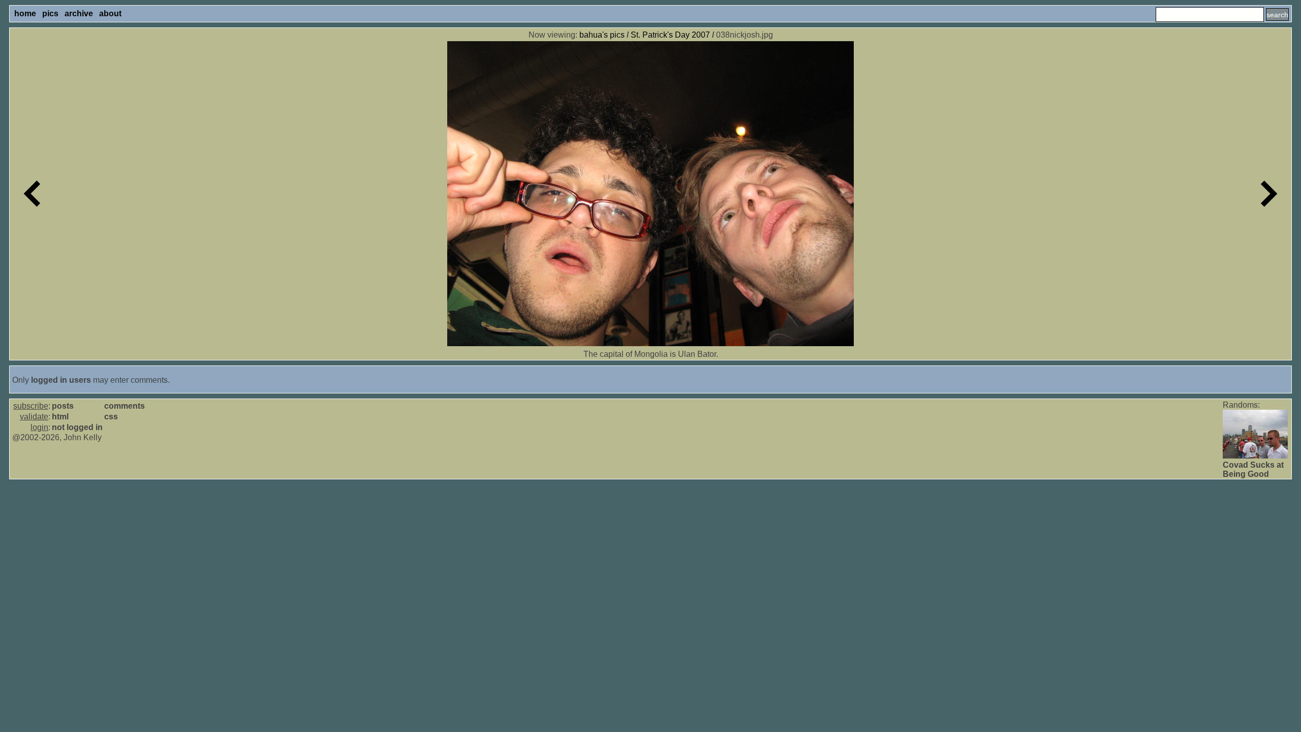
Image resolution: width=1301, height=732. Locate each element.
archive (79, 13)
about (110, 13)
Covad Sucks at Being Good (1253, 469)
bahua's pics (602, 34)
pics (50, 13)
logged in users (61, 380)
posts (63, 406)
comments (124, 406)
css (111, 416)
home (25, 13)
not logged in (77, 427)
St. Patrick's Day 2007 (670, 34)
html (60, 416)
